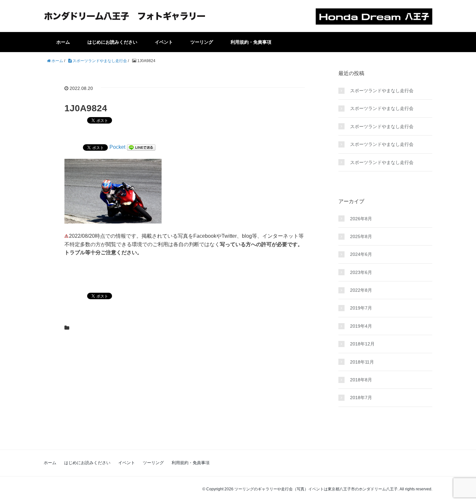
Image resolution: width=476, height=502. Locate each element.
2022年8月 (361, 290)
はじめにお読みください (112, 42)
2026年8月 (361, 218)
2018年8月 (361, 379)
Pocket (117, 147)
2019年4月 (361, 326)
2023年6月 (361, 272)
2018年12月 (362, 343)
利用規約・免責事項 (251, 42)
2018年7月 (361, 397)
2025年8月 (361, 236)
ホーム (63, 42)
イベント (164, 42)
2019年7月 (361, 308)
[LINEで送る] (141, 147)
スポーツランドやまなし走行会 (382, 90)
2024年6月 (361, 254)
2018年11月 (362, 362)
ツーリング (201, 42)
